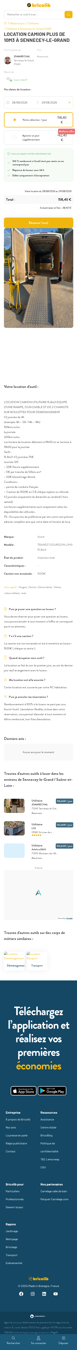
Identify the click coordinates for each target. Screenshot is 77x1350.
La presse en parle (16, 1135)
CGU (43, 1167)
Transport (12, 1255)
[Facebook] (21, 1294)
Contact (10, 1151)
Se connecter (38, 1343)
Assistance (47, 1119)
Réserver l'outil (38, 223)
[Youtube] (55, 1294)
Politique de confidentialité (49, 1147)
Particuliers (13, 1191)
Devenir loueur (14, 1207)
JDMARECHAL (22, 56)
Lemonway (17, 1322)
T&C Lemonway (49, 1159)
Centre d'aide (48, 1127)
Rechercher (13, 1343)
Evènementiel (14, 1263)
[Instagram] (32, 1294)
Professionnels (15, 1199)
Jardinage (12, 1231)
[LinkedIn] (44, 1294)
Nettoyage (12, 1239)
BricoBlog (46, 1135)
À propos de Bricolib (18, 1119)
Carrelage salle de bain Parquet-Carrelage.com (54, 1195)
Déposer (63, 1343)
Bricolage (11, 1247)
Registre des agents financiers (36, 1332)
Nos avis (11, 1127)
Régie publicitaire (16, 1143)
